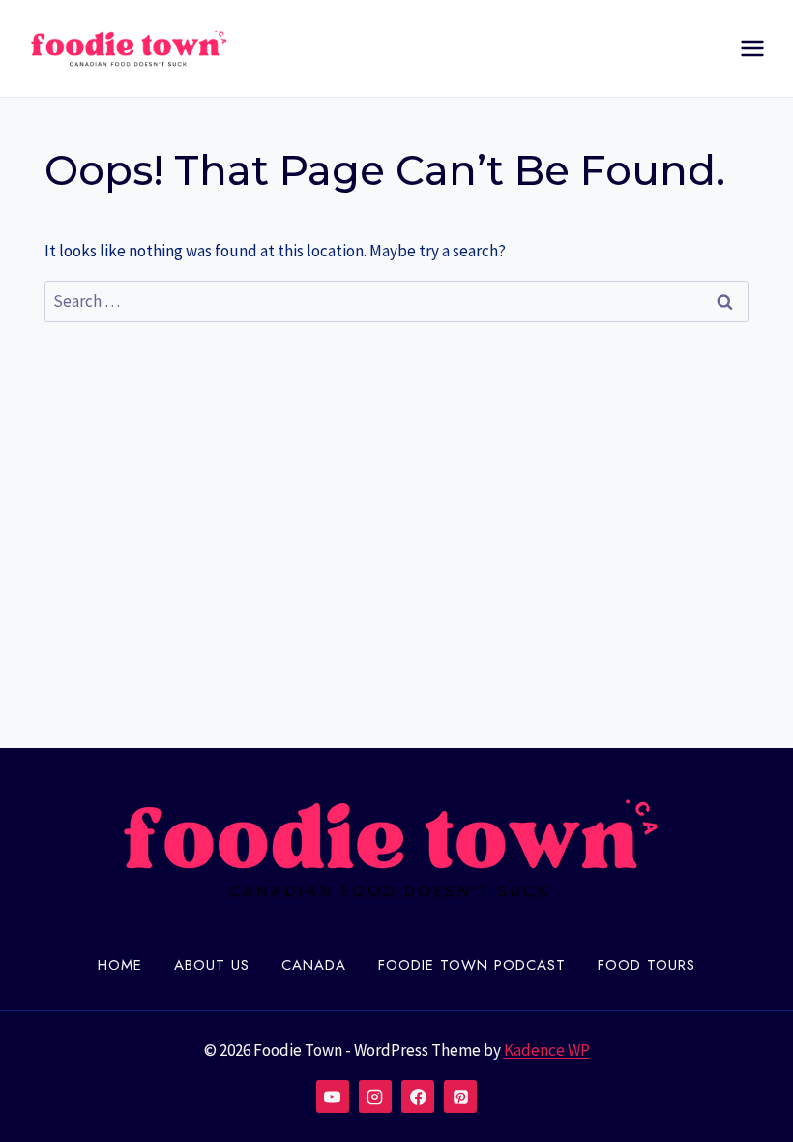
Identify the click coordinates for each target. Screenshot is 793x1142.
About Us (212, 965)
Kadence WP (547, 1050)
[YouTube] (332, 1096)
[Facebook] (417, 1096)
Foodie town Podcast (472, 965)
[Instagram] (375, 1096)
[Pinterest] (460, 1096)
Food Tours (646, 965)
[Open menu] (752, 48)
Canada (313, 965)
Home (120, 965)
